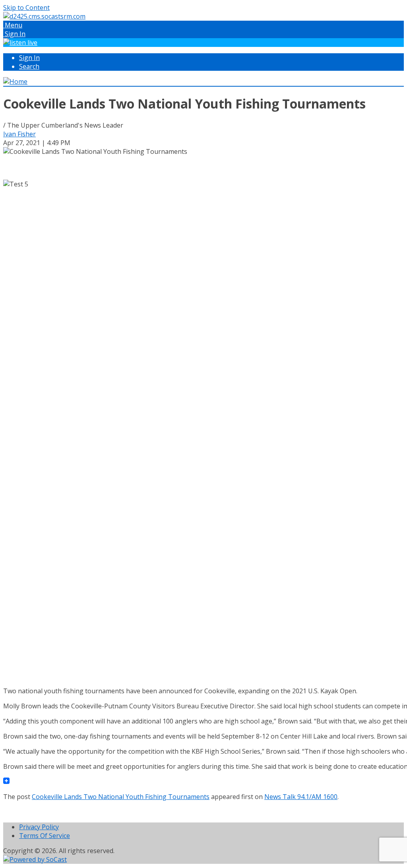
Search (29, 66)
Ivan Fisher (19, 134)
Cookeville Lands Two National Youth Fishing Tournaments (120, 796)
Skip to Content (26, 7)
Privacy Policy (39, 826)
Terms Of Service (44, 835)
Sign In (29, 57)
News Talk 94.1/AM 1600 (300, 796)
